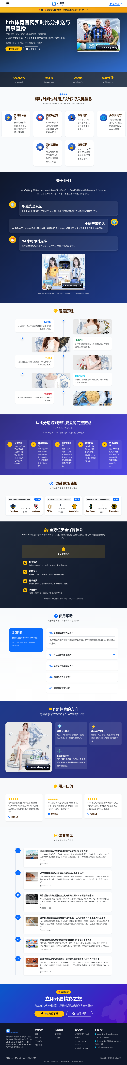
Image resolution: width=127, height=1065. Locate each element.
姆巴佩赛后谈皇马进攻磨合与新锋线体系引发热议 (62, 873)
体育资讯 (58, 1038)
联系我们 (38, 1045)
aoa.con (78, 1045)
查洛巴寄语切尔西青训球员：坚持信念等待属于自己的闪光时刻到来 (69, 959)
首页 (36, 1034)
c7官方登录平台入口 (82, 1034)
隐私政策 (103, 1058)
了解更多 (33, 48)
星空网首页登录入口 (82, 1041)
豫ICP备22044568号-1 (51, 1062)
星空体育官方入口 (81, 1048)
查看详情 (81, 1013)
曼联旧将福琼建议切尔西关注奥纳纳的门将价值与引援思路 (66, 940)
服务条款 (111, 1058)
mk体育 (77, 1038)
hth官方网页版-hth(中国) (20, 1058)
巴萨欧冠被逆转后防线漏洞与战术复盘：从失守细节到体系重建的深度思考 (72, 917)
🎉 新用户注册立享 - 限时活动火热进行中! (63, 10)
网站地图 (118, 1058)
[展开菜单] (7, 3)
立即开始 (15, 48)
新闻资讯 (58, 1034)
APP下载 (38, 1038)
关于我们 (38, 1041)
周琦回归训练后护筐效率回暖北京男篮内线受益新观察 (64, 851)
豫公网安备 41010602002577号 (72, 1062)
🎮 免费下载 (51, 1013)
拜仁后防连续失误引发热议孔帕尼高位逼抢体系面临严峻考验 (67, 895)
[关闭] (88, 9)
